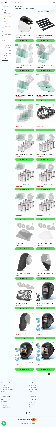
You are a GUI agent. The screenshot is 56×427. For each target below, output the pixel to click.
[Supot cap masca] (45, 113)
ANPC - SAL (31, 393)
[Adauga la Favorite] (32, 16)
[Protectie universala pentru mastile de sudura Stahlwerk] (24, 321)
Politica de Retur (32, 387)
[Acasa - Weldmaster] (6, 2)
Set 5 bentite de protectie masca (44, 35)
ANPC (30, 391)
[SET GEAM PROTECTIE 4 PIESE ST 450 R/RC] (45, 54)
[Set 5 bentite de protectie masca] (45, 24)
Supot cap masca (40, 125)
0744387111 (33, 402)
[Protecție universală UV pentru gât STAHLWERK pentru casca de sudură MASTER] (24, 262)
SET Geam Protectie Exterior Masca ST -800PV (44, 95)
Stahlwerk (6, 36)
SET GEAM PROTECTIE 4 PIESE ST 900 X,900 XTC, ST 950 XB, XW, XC (24, 65)
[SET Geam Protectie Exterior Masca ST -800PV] (45, 84)
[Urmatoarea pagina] (53, 374)
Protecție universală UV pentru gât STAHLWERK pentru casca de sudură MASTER (24, 273)
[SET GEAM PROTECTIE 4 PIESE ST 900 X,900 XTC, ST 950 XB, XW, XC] (24, 54)
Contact (3, 391)
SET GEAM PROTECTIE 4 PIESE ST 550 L (24, 95)
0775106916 (33, 404)
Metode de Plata (32, 385)
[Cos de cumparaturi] (54, 2)
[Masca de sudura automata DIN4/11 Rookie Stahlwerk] (45, 292)
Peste (5, 12)
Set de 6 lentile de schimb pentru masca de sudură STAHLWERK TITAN (45, 154)
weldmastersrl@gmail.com (35, 408)
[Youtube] (29, 413)
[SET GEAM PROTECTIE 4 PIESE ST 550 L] (24, 84)
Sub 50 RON (6, 45)
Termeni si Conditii (5, 387)
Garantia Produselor (33, 389)
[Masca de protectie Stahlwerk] (24, 24)
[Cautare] (48, 2)
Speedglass (6, 34)
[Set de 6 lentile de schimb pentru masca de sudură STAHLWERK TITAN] (45, 143)
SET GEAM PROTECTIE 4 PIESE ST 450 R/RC (45, 65)
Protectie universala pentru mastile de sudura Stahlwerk (24, 333)
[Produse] (2, 2)
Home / (4, 6)
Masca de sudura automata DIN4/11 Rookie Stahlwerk (45, 303)
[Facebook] (26, 413)
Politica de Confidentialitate (7, 389)
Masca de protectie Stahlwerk (22, 35)
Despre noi (3, 385)
